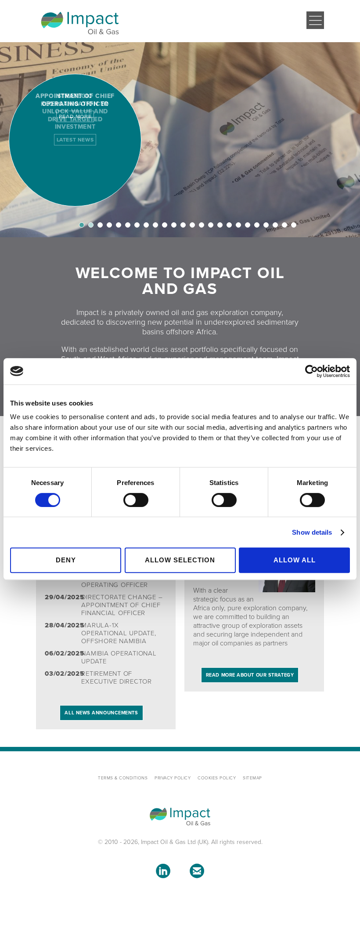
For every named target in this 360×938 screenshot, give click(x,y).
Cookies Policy (217, 778)
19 (247, 225)
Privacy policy (173, 778)
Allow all (295, 560)
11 (173, 225)
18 (238, 225)
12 (183, 225)
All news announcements (101, 713)
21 (266, 225)
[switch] (135, 500)
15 (210, 225)
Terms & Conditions (123, 778)
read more (75, 116)
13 (192, 225)
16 (220, 225)
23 (284, 225)
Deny (66, 560)
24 (293, 225)
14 (201, 225)
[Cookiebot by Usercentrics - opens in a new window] (311, 371)
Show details (312, 532)
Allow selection (180, 560)
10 (164, 225)
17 (229, 225)
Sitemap (252, 778)
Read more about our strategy (250, 675)
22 (275, 225)
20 (256, 225)
